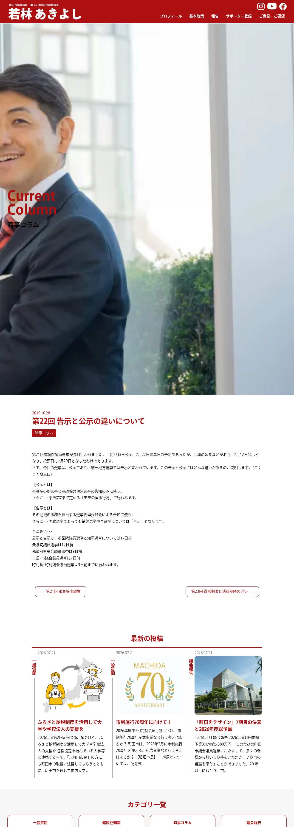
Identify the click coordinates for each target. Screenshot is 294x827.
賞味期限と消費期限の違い (219, 591)
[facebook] (283, 6)
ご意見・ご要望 (272, 16)
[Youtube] (272, 6)
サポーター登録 (239, 16)
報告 (215, 16)
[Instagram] (261, 6)
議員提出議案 (63, 591)
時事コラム (44, 433)
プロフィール (171, 16)
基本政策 (196, 16)
